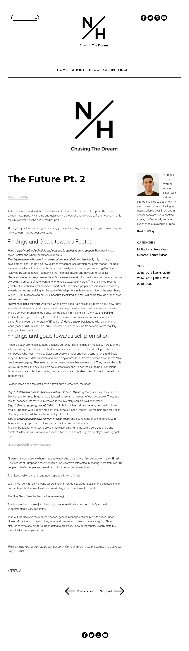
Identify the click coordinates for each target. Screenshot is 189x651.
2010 (140, 283)
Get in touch (115, 70)
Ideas (163, 254)
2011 (166, 278)
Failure (154, 254)
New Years (161, 249)
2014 (140, 278)
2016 (157, 272)
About (78, 70)
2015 (166, 272)
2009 (149, 283)
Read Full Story (145, 231)
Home (62, 70)
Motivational (144, 249)
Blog (94, 70)
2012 (157, 278)
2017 (149, 272)
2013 (149, 278)
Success (142, 254)
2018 (140, 272)
